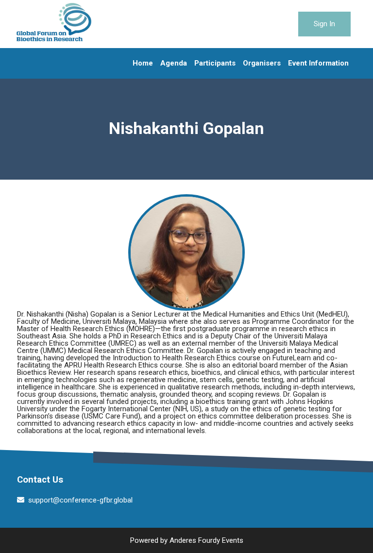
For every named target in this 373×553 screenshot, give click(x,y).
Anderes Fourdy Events (206, 540)
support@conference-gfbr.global (80, 500)
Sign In (324, 23)
